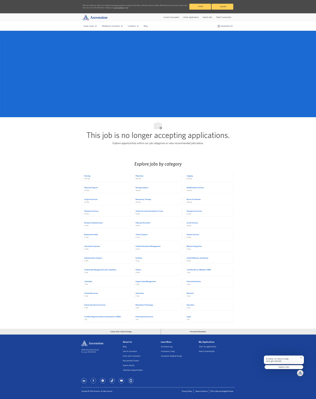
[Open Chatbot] (300, 373)
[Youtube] (121, 380)
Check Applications (191, 17)
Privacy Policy (187, 391)
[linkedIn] (84, 380)
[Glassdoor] (131, 380)
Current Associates (171, 17)
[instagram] (102, 380)
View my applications (207, 347)
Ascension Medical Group (171, 356)
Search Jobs (207, 17)
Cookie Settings (118, 8)
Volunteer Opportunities (133, 370)
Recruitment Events (131, 361)
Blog (146, 26)
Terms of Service (201, 391)
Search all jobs (128, 365)
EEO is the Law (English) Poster (222, 391)
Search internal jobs (207, 351)
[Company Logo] (95, 17)
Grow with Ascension (131, 356)
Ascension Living (168, 351)
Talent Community (223, 17)
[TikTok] (112, 380)
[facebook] (93, 380)
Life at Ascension (130, 351)
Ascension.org (167, 347)
